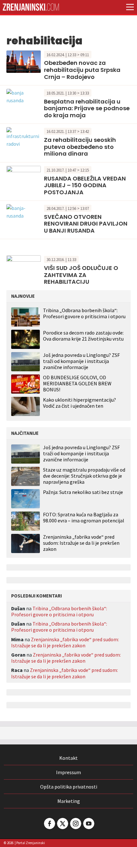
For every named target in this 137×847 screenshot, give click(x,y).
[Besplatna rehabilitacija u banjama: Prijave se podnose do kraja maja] (23, 96)
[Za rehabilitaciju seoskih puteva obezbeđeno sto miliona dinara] (23, 137)
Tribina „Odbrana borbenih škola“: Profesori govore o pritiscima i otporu (84, 313)
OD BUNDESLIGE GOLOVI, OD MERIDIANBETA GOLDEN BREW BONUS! (77, 383)
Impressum (68, 772)
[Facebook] (49, 823)
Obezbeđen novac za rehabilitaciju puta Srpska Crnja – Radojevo (82, 70)
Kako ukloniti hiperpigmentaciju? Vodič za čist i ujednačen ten (79, 403)
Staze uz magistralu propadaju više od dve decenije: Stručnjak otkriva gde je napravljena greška (84, 476)
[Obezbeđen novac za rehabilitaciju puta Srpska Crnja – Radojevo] (23, 61)
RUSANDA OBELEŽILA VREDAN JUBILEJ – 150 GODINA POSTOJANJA (85, 185)
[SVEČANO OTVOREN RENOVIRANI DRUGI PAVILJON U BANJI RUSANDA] (23, 211)
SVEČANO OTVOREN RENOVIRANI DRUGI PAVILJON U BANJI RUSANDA (85, 224)
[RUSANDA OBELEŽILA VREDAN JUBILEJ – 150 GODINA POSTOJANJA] (23, 176)
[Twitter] (62, 823)
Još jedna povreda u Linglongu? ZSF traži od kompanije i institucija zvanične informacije (81, 361)
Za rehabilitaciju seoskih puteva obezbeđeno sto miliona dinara (80, 147)
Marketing (68, 801)
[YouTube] (88, 823)
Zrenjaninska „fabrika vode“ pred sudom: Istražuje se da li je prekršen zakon (81, 543)
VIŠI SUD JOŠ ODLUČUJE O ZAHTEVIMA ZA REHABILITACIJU (81, 275)
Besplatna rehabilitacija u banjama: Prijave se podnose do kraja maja (87, 108)
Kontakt (68, 758)
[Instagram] (75, 823)
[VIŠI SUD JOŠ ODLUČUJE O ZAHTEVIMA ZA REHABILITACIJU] (23, 266)
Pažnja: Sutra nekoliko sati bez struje (83, 492)
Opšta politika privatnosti (68, 786)
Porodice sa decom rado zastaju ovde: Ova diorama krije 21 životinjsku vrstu (83, 335)
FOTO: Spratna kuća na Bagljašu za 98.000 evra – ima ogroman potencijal (83, 518)
